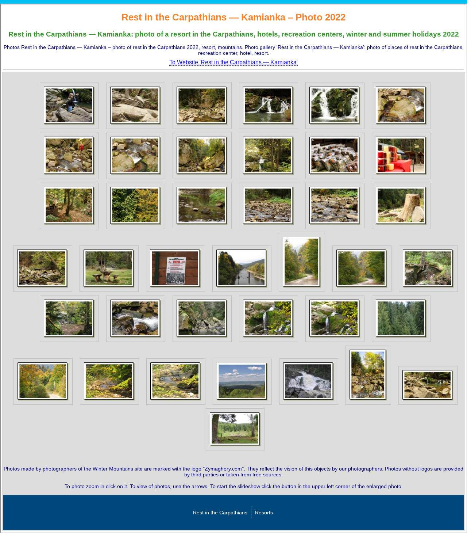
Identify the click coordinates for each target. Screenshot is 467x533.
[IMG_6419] (175, 292)
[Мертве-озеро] (235, 450)
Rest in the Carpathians (220, 512)
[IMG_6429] (362, 292)
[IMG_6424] (242, 292)
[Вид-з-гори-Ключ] (242, 405)
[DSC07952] (69, 179)
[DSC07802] (69, 129)
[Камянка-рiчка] (428, 405)
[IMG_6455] (135, 342)
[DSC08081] (69, 229)
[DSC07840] (268, 129)
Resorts (264, 512)
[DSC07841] (335, 129)
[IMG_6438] (69, 342)
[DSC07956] (135, 179)
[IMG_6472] (268, 342)
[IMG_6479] (401, 342)
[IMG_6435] (428, 292)
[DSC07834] (202, 129)
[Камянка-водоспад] (368, 405)
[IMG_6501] (109, 405)
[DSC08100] (268, 229)
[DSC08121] (109, 292)
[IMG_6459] (202, 342)
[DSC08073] (268, 179)
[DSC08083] (135, 229)
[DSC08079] (401, 179)
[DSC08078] (335, 179)
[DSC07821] (135, 129)
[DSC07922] (401, 129)
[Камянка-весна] (308, 405)
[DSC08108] (335, 229)
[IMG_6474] (335, 342)
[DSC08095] (202, 229)
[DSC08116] (42, 292)
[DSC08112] (401, 229)
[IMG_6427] (302, 292)
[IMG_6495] (43, 405)
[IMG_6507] (175, 405)
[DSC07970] (202, 179)
